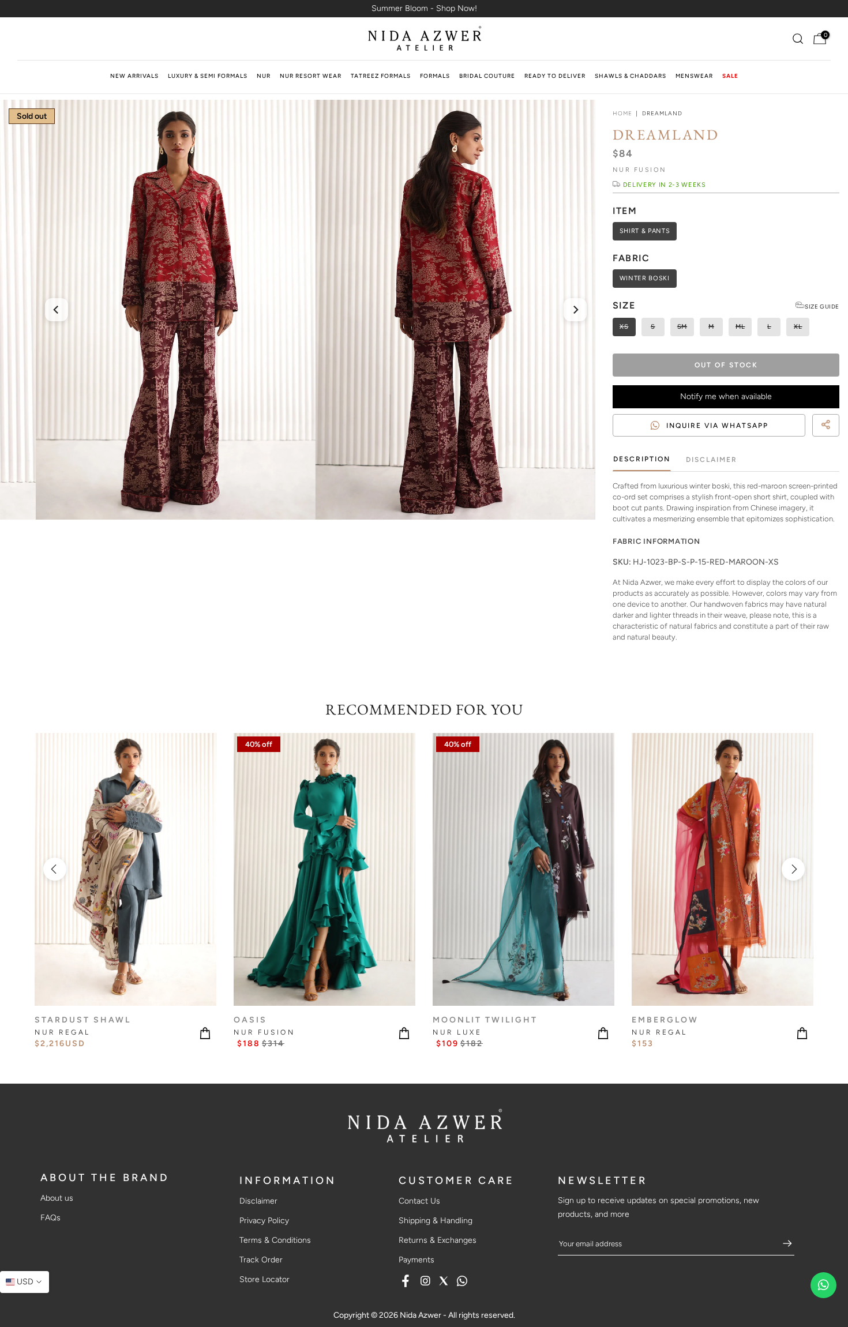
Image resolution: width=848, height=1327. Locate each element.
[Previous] (56, 309)
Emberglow (665, 1019)
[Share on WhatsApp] (834, 438)
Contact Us (419, 1201)
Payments (416, 1260)
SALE (730, 76)
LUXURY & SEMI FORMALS (207, 76)
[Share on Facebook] (813, 438)
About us (56, 1198)
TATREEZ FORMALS (381, 76)
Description (641, 459)
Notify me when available (726, 396)
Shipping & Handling (435, 1220)
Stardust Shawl (83, 1019)
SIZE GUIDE (822, 306)
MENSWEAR (694, 76)
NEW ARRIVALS (134, 76)
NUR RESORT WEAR (311, 76)
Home (622, 113)
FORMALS (435, 76)
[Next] (575, 309)
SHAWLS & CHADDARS (630, 76)
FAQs (50, 1218)
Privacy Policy (264, 1220)
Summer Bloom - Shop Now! (424, 8)
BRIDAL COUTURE (487, 76)
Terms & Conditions (275, 1240)
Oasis (250, 1019)
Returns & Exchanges (437, 1240)
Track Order (261, 1260)
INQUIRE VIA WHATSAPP (717, 426)
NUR (264, 76)
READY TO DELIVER (555, 76)
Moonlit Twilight (485, 1019)
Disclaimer (711, 460)
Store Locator (264, 1279)
